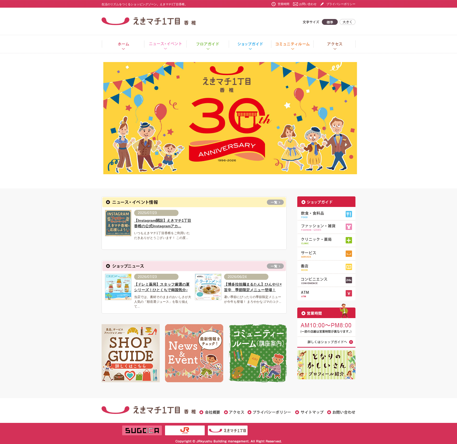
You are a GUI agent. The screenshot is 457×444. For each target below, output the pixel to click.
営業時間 (283, 4)
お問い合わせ (308, 4)
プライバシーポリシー (340, 4)
